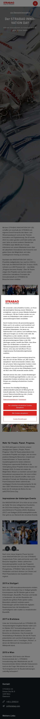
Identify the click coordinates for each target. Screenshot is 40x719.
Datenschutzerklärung (10, 399)
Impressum (22, 399)
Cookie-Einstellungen (20, 419)
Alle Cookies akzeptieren (20, 413)
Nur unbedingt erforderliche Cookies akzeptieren (20, 406)
